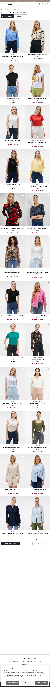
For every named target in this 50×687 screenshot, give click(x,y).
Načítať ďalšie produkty (10, 543)
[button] (47, 543)
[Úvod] (1, 9)
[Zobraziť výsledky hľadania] (40, 4)
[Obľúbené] (45, 4)
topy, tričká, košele (15, 9)
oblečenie (7, 9)
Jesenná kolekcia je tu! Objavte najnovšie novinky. (25, 1)
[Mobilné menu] (2, 4)
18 (43, 543)
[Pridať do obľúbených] (23, 21)
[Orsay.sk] (8, 4)
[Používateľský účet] (42, 4)
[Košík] (47, 4)
